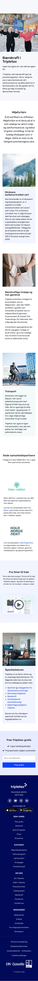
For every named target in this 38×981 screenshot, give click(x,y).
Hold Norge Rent (26, 543)
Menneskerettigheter (16, 693)
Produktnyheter (19, 887)
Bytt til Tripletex (19, 830)
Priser (19, 834)
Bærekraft (11, 696)
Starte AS (19, 826)
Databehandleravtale (19, 946)
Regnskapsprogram (19, 850)
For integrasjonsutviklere (19, 927)
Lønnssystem (19, 858)
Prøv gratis (19, 822)
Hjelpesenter (19, 915)
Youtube (15, 801)
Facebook (10, 801)
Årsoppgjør (19, 862)
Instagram (21, 801)
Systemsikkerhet (13, 951)
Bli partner (19, 838)
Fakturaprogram (19, 854)
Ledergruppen (19, 891)
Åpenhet (11, 688)
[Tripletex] (19, 786)
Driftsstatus (26, 951)
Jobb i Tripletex (19, 882)
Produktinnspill (19, 867)
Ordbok (19, 919)
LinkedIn (27, 801)
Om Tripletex (19, 878)
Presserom (19, 899)
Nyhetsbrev (19, 932)
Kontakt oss (19, 903)
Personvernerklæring (19, 942)
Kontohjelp (19, 923)
